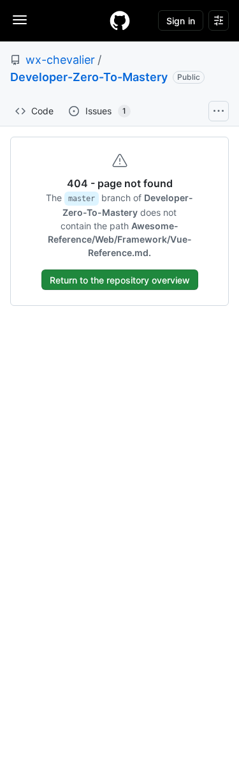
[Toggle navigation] (19, 19)
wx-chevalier (60, 59)
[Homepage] (120, 20)
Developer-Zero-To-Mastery (89, 77)
